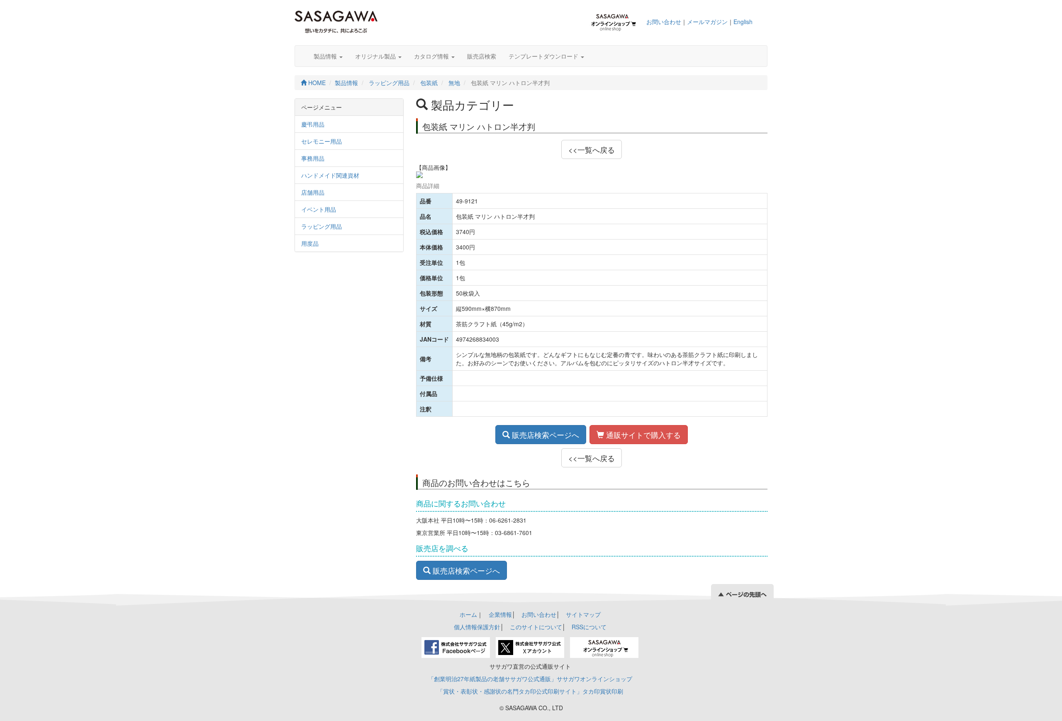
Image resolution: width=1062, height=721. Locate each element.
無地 (454, 82)
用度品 (310, 243)
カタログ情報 (432, 56)
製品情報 (326, 56)
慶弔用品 (312, 124)
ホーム (468, 614)
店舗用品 (312, 192)
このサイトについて (536, 627)
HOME (316, 82)
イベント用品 (318, 209)
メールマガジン (707, 21)
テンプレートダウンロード (544, 56)
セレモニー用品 (321, 141)
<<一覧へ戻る (591, 149)
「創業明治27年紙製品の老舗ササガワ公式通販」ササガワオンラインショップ (530, 679)
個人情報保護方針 (477, 627)
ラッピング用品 (389, 82)
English (743, 21)
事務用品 (312, 158)
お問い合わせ (663, 21)
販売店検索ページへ (544, 434)
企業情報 (500, 614)
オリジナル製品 (376, 56)
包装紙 (429, 82)
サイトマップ (583, 614)
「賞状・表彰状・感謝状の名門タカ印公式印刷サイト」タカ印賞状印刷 (530, 691)
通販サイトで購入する (642, 434)
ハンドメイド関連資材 (330, 175)
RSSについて (589, 627)
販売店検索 (481, 56)
